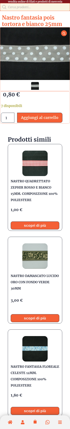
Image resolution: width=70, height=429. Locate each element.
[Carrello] (35, 421)
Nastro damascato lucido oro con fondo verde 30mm (35, 282)
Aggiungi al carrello (39, 117)
